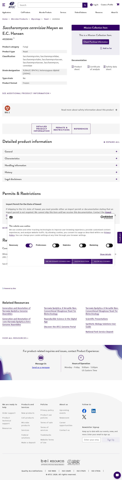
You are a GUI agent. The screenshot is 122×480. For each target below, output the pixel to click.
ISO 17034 (96, 471)
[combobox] (50, 5)
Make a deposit (28, 442)
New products (27, 413)
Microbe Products (45, 12)
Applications (6, 12)
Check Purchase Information (96, 41)
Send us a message (41, 367)
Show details (105, 254)
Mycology (35, 19)
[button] (84, 5)
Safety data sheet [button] (111, 68)
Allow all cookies (102, 261)
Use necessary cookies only (58, 261)
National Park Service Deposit (99, 331)
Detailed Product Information (42, 128)
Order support (8, 413)
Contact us (65, 430)
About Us (114, 12)
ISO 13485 (66, 471)
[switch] (55, 245)
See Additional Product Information (25, 93)
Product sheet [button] (78, 68)
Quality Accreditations (32, 471)
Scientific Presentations (97, 319)
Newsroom (64, 418)
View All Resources (14, 338)
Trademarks (46, 435)
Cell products (27, 418)
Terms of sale (47, 422)
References (81, 128)
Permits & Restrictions (62, 128)
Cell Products (25, 12)
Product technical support (6, 421)
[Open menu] (3, 5)
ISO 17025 (81, 471)
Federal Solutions (80, 12)
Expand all (113, 142)
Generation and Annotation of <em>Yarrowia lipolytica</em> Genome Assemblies (16, 322)
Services (63, 12)
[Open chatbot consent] (117, 475)
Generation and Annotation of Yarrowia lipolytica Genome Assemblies (16, 311)
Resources (98, 12)
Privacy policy (47, 410)
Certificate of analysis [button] (95, 68)
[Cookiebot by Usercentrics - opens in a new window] (102, 217)
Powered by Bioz (10, 288)
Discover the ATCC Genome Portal (60, 326)
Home (5, 19)
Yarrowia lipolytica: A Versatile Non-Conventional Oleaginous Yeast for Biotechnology (60, 311)
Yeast (46, 19)
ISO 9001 (52, 471)
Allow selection (82, 261)
